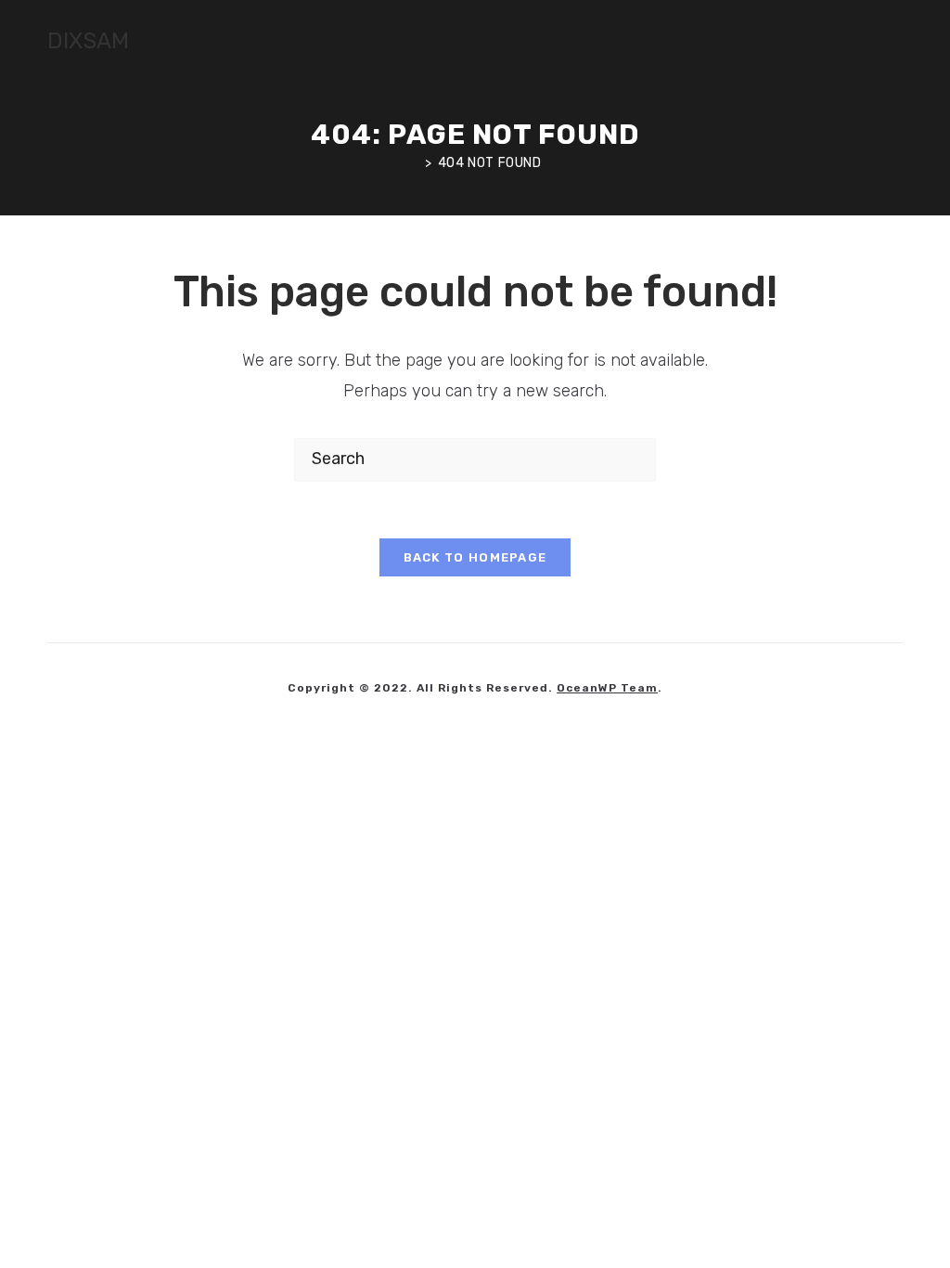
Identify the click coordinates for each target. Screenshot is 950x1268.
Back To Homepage (475, 557)
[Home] (413, 163)
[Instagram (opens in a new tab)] (897, 42)
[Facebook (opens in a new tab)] (871, 42)
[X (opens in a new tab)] (845, 42)
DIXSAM (88, 41)
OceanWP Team (607, 687)
